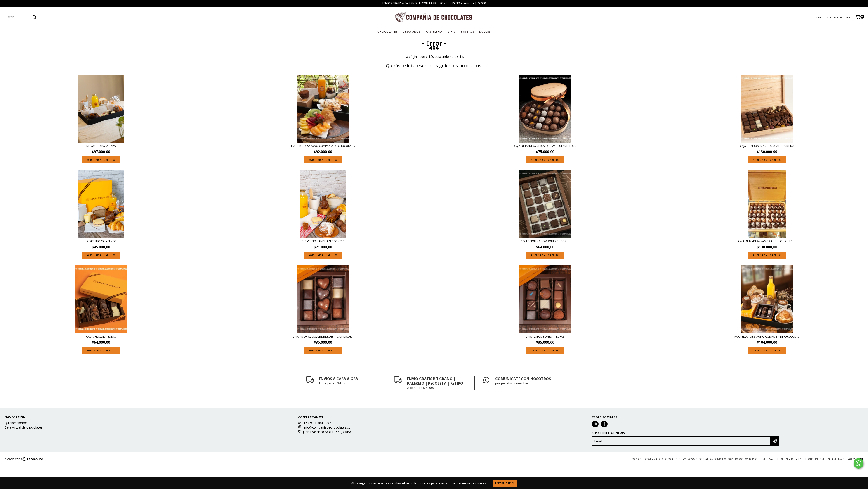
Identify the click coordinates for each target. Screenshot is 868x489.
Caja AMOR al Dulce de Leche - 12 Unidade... (323, 336)
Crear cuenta (822, 17)
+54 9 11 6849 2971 (318, 423)
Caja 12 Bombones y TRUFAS (545, 336)
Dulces (485, 32)
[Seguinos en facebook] (604, 424)
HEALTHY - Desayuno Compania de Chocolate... (323, 146)
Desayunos (411, 32)
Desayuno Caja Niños (101, 241)
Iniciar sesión (843, 17)
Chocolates (387, 32)
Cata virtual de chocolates (23, 427)
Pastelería (434, 32)
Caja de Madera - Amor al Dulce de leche (767, 241)
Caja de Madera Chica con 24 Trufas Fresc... (545, 146)
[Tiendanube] (24, 460)
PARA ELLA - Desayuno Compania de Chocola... (767, 336)
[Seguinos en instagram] (595, 424)
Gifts (452, 32)
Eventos (467, 32)
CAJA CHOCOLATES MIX (101, 336)
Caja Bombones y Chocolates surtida (767, 146)
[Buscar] (34, 17)
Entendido (504, 483)
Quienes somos (16, 423)
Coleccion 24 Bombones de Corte (545, 241)
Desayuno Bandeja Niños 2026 (323, 241)
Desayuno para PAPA (101, 146)
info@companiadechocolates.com (329, 427)
